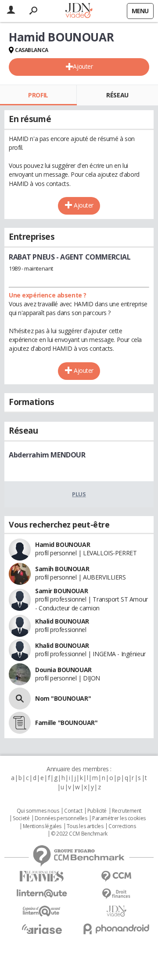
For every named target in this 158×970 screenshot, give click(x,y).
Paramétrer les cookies (119, 818)
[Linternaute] (41, 893)
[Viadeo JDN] (116, 911)
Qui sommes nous (38, 811)
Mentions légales (42, 826)
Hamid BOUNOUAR (62, 544)
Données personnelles (61, 818)
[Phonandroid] (116, 928)
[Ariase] (41, 929)
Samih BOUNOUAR (62, 569)
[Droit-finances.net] (116, 893)
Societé (21, 818)
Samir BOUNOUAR (61, 591)
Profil (38, 95)
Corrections (122, 826)
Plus (79, 494)
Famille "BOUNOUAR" (66, 722)
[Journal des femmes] (41, 876)
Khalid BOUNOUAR (62, 621)
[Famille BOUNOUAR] (20, 723)
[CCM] (116, 876)
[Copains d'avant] (41, 911)
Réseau (117, 95)
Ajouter (83, 66)
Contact (73, 811)
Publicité (97, 811)
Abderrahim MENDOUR (47, 455)
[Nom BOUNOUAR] (20, 699)
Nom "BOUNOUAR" (63, 698)
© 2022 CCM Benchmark (79, 834)
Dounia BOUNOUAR (63, 669)
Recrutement (126, 811)
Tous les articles (85, 826)
